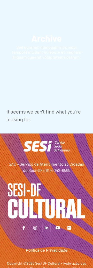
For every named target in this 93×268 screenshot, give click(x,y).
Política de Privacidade (46, 250)
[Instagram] (35, 228)
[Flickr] (69, 228)
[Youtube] (58, 228)
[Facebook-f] (24, 228)
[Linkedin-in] (46, 228)
